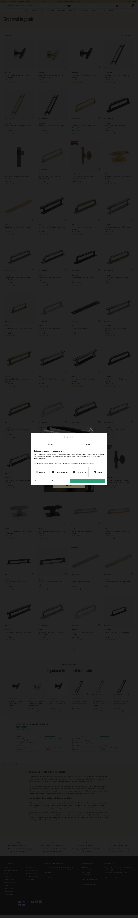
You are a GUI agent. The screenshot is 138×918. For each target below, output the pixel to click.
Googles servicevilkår (88, 463)
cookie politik (74, 463)
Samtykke (50, 444)
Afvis (36, 481)
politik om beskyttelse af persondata (59, 463)
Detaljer (88, 444)
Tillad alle (87, 481)
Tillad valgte (54, 481)
